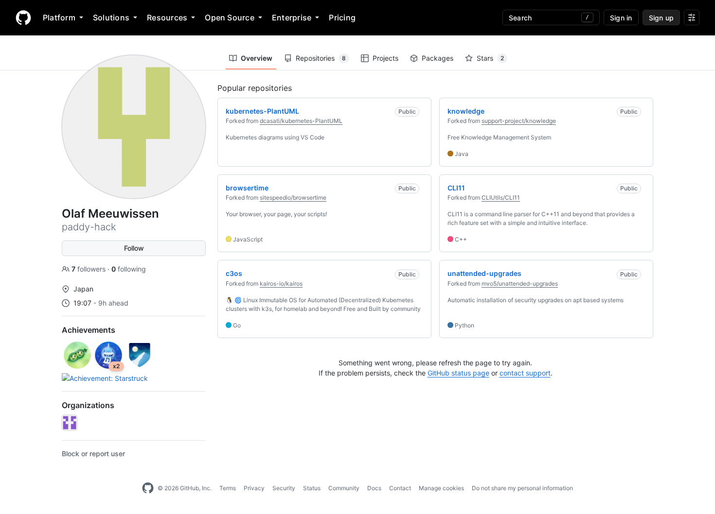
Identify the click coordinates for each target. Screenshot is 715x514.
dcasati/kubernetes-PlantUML (301, 120)
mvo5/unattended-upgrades (520, 283)
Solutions (111, 17)
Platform (59, 17)
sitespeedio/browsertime (293, 197)
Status (312, 488)
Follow (134, 248)
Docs (374, 488)
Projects (385, 58)
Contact (400, 488)
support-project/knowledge (519, 120)
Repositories (321, 58)
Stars (490, 58)
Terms (227, 488)
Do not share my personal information (522, 488)
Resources (167, 17)
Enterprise (291, 17)
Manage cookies (441, 488)
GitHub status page (458, 373)
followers (89, 269)
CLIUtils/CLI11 (501, 197)
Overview (256, 58)
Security (283, 488)
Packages (437, 58)
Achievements (88, 330)
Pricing (342, 17)
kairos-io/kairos (281, 283)
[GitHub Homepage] (148, 488)
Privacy (254, 488)
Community (343, 488)
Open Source (229, 17)
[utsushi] (69, 422)
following (128, 269)
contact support (525, 373)
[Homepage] (23, 17)
